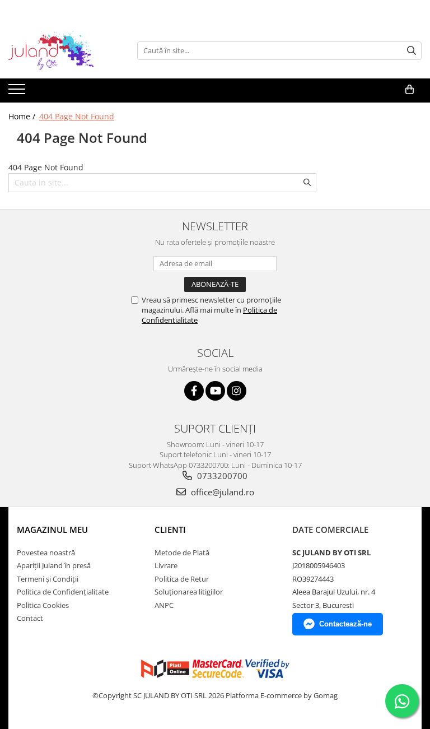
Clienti (170, 529)
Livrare (166, 565)
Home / (23, 116)
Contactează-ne (345, 624)
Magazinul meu (52, 529)
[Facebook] (194, 391)
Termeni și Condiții (47, 579)
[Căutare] (411, 50)
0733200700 (221, 475)
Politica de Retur (182, 579)
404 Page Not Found (76, 116)
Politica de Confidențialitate (63, 592)
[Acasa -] (64, 50)
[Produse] (18, 92)
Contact (30, 618)
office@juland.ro (221, 492)
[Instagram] (236, 391)
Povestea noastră (46, 552)
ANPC (164, 605)
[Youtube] (215, 391)
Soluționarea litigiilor (189, 592)
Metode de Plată (182, 552)
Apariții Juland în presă (54, 565)
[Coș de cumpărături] (410, 89)
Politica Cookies (43, 605)
